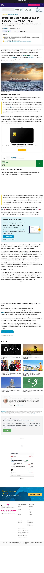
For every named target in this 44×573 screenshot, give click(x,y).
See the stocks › (8, 236)
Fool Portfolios (31, 512)
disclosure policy (32, 413)
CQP (3, 209)
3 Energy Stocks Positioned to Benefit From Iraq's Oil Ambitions (32, 358)
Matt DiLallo (5, 28)
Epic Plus (30, 511)
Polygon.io (13, 513)
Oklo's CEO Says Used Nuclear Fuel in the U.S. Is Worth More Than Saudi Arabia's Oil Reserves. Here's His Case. (32, 374)
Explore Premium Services (13, 14)
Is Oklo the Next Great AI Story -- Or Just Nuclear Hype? (10, 358)
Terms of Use (5, 542)
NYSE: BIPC (14, 157)
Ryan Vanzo (9, 371)
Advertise (19, 514)
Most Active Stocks (38, 8)
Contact (19, 512)
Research (19, 509)
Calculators (28, 524)
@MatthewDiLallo (19, 405)
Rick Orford (30, 371)
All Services (31, 506)
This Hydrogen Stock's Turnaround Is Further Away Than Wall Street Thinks (33, 391)
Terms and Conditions (17, 543)
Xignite (9, 513)
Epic (29, 509)
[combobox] (8, 9)
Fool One (30, 514)
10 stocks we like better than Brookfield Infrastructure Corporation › (18, 41)
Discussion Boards (30, 522)
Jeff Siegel (9, 388)
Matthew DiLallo (3, 411)
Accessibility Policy (26, 542)
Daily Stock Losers (39, 11)
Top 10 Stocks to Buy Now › (34, 4)
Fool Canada (20, 522)
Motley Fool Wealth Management (23, 532)
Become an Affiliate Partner (22, 537)
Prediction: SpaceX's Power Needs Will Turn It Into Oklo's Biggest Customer (11, 374)
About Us (19, 506)
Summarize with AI (23, 31)
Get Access (12, 461)
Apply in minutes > (22, 149)
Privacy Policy (11, 542)
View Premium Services (35, 494)
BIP (29, 55)
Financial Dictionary (30, 525)
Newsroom (19, 511)
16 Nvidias (33, 420)
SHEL (22, 253)
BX (36, 209)
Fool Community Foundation (22, 535)
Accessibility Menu (22, 0)
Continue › (7, 430)
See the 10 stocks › (7, 331)
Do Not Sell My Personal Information (29, 543)
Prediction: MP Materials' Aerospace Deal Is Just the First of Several (10, 391)
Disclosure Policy (18, 542)
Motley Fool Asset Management (23, 530)
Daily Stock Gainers (38, 10)
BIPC (24, 55)
